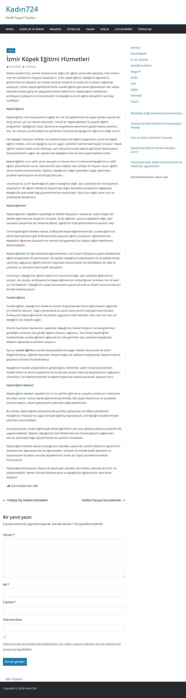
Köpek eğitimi (15, 161)
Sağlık (104, 29)
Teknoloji (144, 29)
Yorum (9, 535)
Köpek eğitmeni (16, 253)
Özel (133, 83)
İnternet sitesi (12, 620)
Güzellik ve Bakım (31, 29)
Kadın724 (22, 9)
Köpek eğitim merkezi (20, 393)
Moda (10, 29)
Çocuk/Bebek (123, 29)
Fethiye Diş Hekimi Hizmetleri (27, 500)
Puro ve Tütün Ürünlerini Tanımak (151, 137)
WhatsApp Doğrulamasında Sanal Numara (156, 113)
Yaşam (90, 29)
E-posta (9, 602)
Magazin (55, 29)
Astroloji (73, 29)
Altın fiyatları (14, 679)
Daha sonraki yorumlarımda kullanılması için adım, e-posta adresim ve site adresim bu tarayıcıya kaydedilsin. (62, 646)
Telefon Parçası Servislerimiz (101, 500)
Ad (6, 585)
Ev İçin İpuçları (139, 59)
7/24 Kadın (30, 66)
